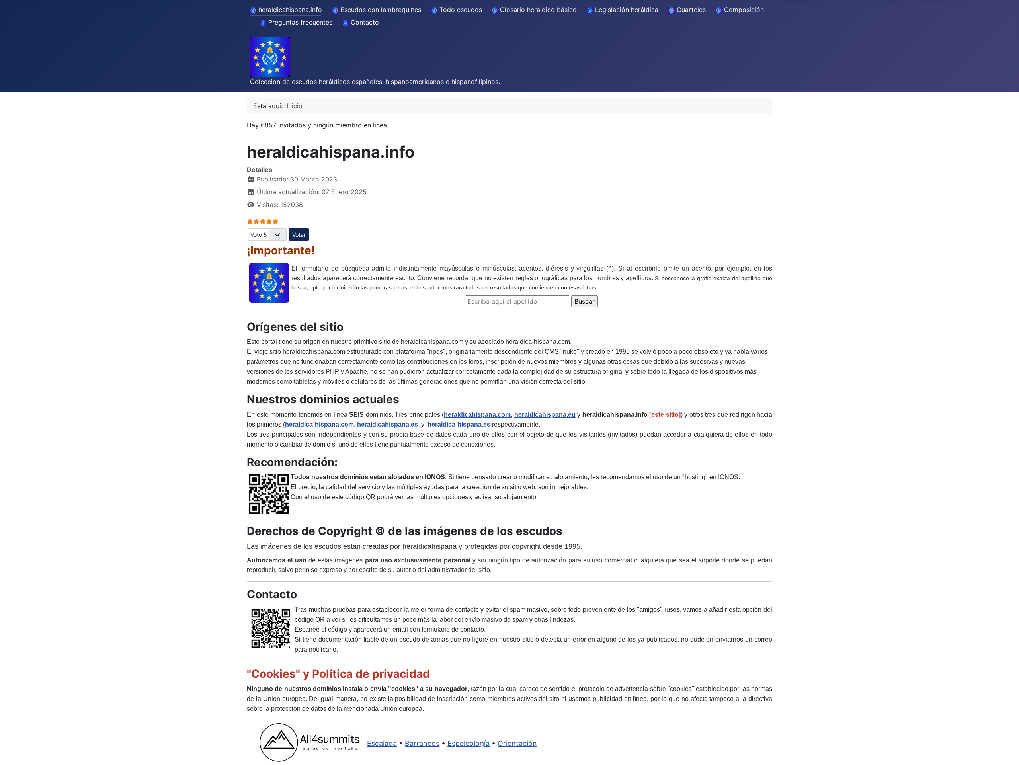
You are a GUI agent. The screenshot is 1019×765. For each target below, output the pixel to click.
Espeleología (468, 743)
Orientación (517, 743)
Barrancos (422, 743)
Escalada (382, 743)
